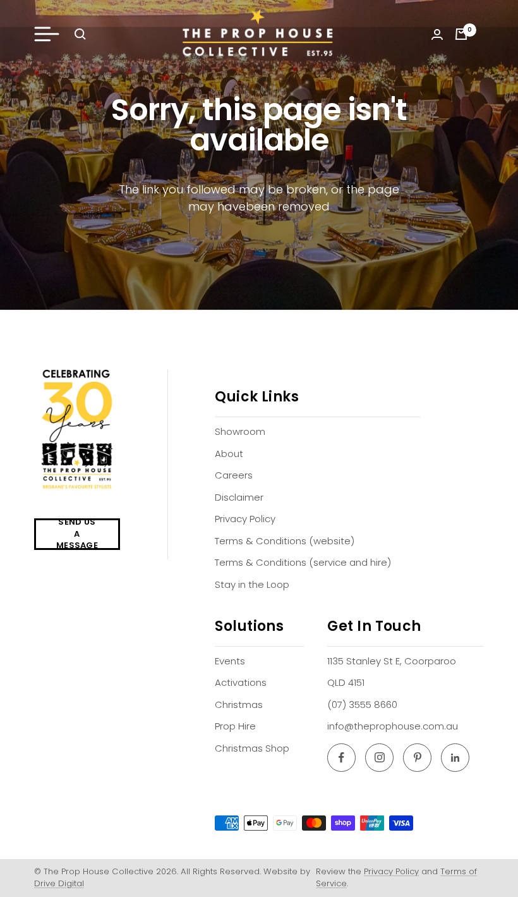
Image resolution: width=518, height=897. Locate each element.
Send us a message (77, 534)
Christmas (239, 704)
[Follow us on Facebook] (341, 757)
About (229, 453)
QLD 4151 (345, 682)
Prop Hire (235, 726)
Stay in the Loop (252, 584)
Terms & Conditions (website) (284, 540)
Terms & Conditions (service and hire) (303, 562)
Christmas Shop (252, 748)
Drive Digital (59, 883)
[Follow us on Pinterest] (417, 757)
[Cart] (461, 34)
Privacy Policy (245, 518)
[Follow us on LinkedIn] (455, 757)
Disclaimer (239, 497)
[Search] (80, 34)
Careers (234, 475)
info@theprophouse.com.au (392, 726)
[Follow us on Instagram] (379, 757)
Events (230, 661)
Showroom (240, 431)
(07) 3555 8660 (362, 704)
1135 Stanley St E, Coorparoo (391, 661)
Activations (241, 682)
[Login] (437, 34)
